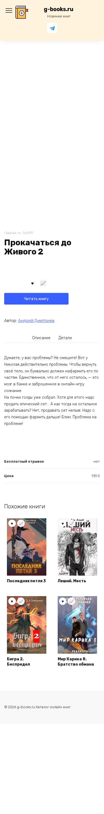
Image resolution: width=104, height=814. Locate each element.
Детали (65, 338)
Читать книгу (36, 299)
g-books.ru (58, 9)
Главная (10, 233)
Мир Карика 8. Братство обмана (76, 662)
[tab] (41, 338)
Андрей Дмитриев (36, 320)
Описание (41, 338)
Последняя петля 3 (26, 581)
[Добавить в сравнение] (43, 283)
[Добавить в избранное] (32, 283)
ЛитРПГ (28, 233)
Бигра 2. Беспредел (18, 662)
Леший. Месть (72, 581)
